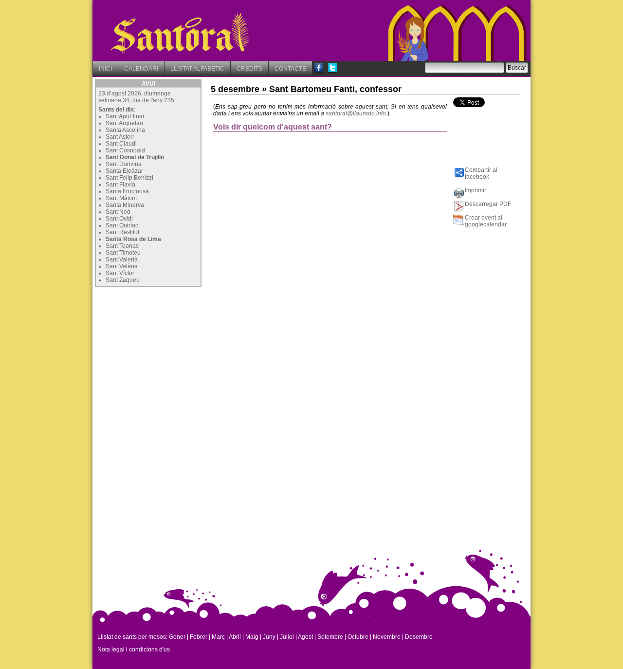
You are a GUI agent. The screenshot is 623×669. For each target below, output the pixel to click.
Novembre (387, 636)
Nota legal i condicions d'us (133, 649)
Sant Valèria (122, 266)
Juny (269, 636)
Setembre (330, 636)
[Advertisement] (168, 350)
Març (218, 636)
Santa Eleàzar (124, 170)
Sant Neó (118, 211)
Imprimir (475, 190)
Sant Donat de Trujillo (135, 157)
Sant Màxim (121, 198)
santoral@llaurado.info (356, 113)
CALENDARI (141, 68)
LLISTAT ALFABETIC (197, 68)
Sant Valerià (122, 259)
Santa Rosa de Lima (133, 239)
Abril (235, 636)
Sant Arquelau (124, 123)
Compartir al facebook (481, 173)
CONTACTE (290, 68)
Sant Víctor (120, 273)
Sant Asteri (120, 136)
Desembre (419, 636)
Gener (177, 636)
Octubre (358, 636)
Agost (305, 636)
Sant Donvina (124, 164)
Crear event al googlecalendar (486, 221)
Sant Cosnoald (125, 150)
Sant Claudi (121, 143)
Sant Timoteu (123, 252)
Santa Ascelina (125, 130)
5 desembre (235, 89)
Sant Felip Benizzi (129, 177)
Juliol (287, 636)
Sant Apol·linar (125, 116)
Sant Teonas (122, 245)
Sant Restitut (122, 232)
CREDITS (249, 68)
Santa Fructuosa (127, 191)
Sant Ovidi (119, 218)
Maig (251, 636)
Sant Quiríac (122, 225)
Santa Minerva (125, 205)
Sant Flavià (120, 184)
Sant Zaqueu (123, 280)
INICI (105, 68)
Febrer (198, 636)
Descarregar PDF (488, 204)
